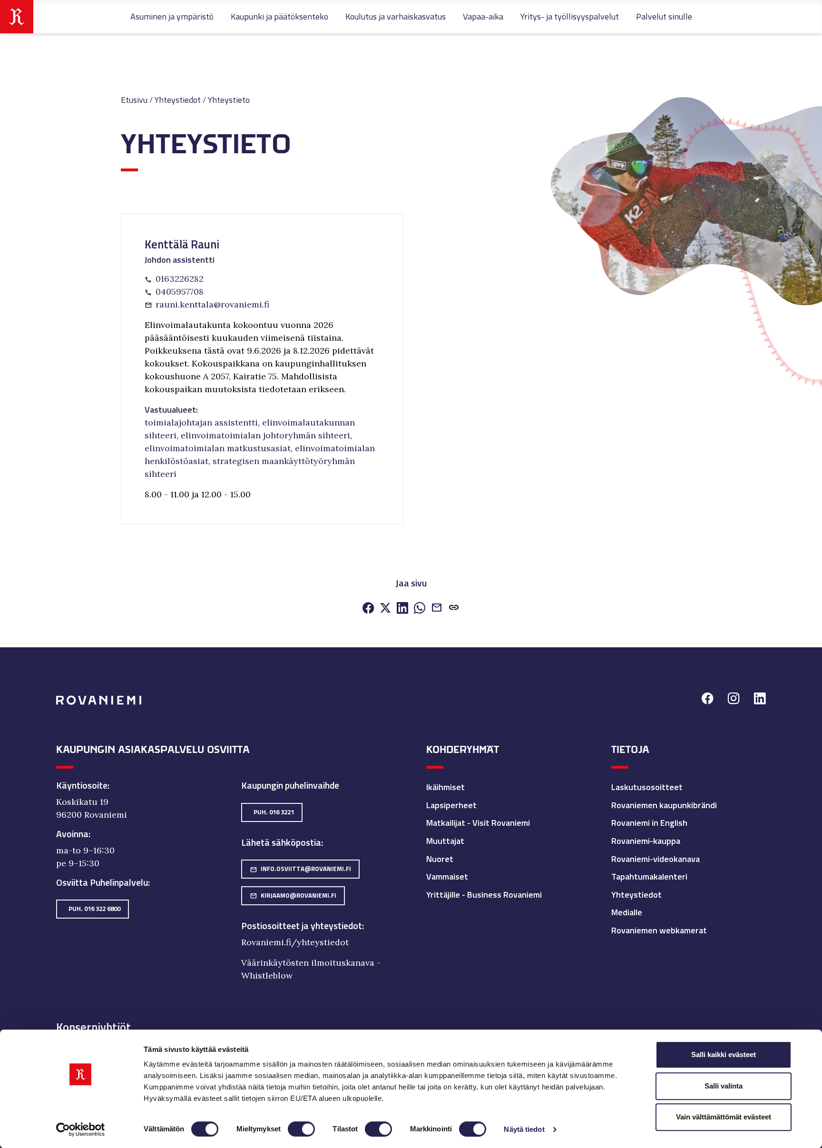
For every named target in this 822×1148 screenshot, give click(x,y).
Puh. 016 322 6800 (94, 908)
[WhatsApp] (419, 608)
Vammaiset (447, 876)
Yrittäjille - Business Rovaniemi (484, 894)
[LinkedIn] (402, 608)
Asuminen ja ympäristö (172, 16)
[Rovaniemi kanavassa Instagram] (734, 700)
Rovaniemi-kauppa (645, 840)
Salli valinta (724, 1086)
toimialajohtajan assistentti (201, 422)
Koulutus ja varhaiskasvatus (395, 16)
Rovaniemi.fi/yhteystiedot (295, 942)
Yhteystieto (229, 99)
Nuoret (439, 858)
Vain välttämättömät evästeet (723, 1117)
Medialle (626, 912)
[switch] (301, 1129)
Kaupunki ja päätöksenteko (279, 16)
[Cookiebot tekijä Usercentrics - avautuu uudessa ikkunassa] (80, 1129)
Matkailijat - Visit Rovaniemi (478, 822)
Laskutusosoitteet (647, 787)
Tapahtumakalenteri (649, 876)
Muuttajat (445, 840)
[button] (454, 608)
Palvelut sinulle (664, 16)
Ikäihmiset (445, 787)
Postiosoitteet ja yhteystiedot (301, 926)
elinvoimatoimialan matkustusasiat (218, 448)
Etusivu (134, 99)
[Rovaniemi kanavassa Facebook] (708, 700)
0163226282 (180, 278)
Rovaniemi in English (649, 822)
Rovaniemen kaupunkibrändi (664, 805)
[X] (385, 608)
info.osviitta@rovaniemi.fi (300, 868)
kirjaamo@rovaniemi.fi (293, 895)
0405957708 (180, 291)
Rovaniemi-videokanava (655, 858)
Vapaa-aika (483, 16)
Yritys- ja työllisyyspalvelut (569, 16)
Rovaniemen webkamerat (659, 930)
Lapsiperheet (451, 805)
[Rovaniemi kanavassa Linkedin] (760, 700)
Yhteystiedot (178, 99)
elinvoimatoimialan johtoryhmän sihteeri (265, 435)
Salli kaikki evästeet (723, 1054)
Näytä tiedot (524, 1129)
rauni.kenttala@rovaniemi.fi (212, 304)
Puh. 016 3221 (274, 812)
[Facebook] (368, 608)
